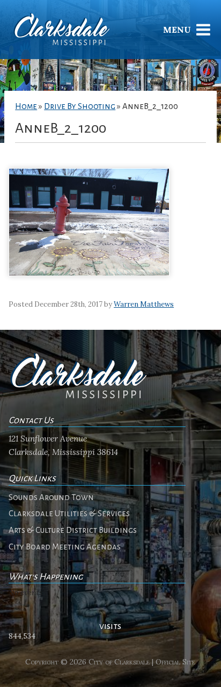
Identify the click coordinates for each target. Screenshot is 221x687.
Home (26, 106)
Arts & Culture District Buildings (73, 530)
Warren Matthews (144, 304)
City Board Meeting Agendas (65, 547)
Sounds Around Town (51, 497)
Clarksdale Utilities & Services (69, 513)
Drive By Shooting (79, 106)
